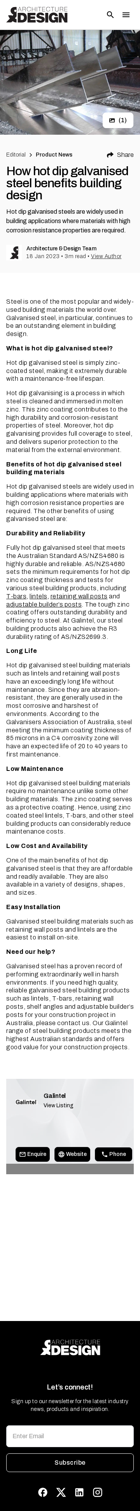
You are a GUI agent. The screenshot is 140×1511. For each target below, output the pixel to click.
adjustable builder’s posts (44, 604)
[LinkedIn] (79, 1492)
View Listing (59, 1105)
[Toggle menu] (126, 15)
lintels (38, 596)
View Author (106, 256)
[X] (61, 1492)
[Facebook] (42, 1492)
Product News (54, 155)
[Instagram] (97, 1492)
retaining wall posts (79, 596)
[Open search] (110, 15)
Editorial (16, 155)
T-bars (16, 596)
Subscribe (69, 1462)
